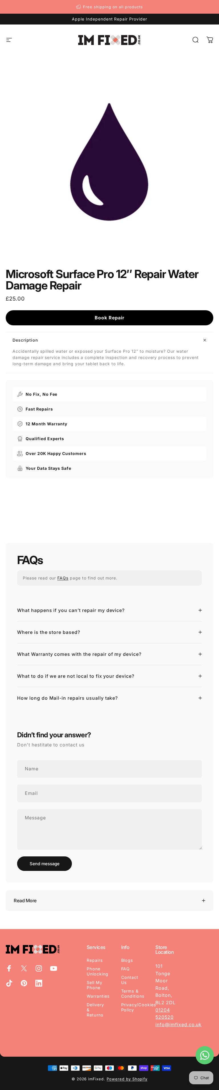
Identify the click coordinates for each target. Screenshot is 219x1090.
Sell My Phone (94, 985)
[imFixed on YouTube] (53, 968)
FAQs (62, 577)
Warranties (98, 996)
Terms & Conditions (133, 994)
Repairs (95, 960)
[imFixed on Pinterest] (24, 983)
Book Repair (109, 318)
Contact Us (130, 980)
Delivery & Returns (95, 1009)
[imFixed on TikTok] (9, 983)
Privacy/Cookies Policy (138, 1007)
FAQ (125, 968)
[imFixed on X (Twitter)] (24, 968)
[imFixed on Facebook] (9, 968)
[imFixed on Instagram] (38, 968)
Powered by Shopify (127, 1079)
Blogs (127, 960)
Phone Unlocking (97, 971)
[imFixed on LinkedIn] (38, 983)
